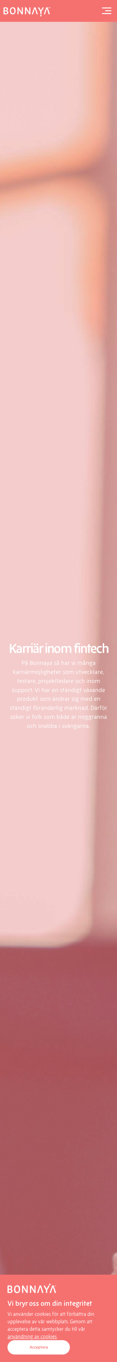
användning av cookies (32, 1336)
